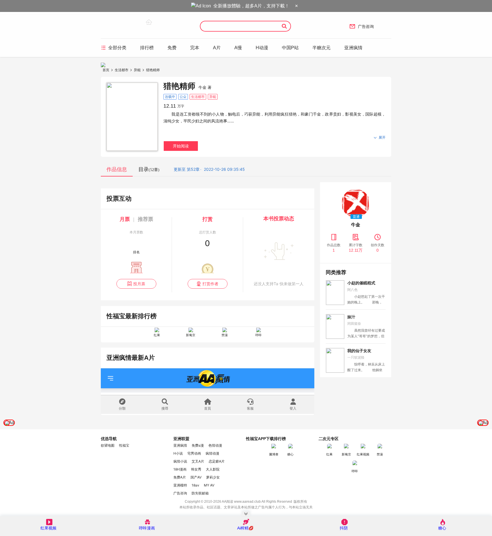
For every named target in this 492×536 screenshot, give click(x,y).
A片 (217, 47)
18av (195, 485)
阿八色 (352, 289)
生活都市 (121, 70)
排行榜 (147, 47)
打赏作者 (207, 283)
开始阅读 (181, 145)
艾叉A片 (198, 461)
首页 (105, 70)
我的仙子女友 (359, 350)
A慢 (238, 47)
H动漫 (262, 47)
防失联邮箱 (200, 493)
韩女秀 (196, 469)
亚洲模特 (180, 485)
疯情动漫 (212, 453)
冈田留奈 (354, 323)
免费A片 (179, 477)
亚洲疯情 (353, 47)
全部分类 (113, 47)
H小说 (178, 453)
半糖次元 (321, 47)
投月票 (136, 283)
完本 (194, 47)
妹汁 (351, 317)
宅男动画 (194, 453)
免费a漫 (198, 445)
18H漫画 (179, 469)
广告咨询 (361, 26)
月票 (125, 219)
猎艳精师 (153, 70)
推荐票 (145, 219)
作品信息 (116, 169)
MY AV (209, 485)
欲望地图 (107, 445)
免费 (172, 47)
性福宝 (124, 445)
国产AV (196, 477)
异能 (137, 70)
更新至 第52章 (187, 169)
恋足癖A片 (217, 461)
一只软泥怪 (355, 357)
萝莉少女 (213, 477)
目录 (148, 169)
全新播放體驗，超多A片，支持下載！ (251, 5)
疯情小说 (180, 461)
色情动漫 (215, 445)
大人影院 (213, 469)
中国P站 (290, 47)
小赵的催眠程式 (361, 283)
